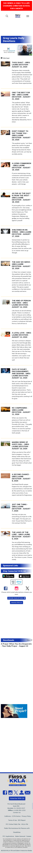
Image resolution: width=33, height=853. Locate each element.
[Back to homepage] (17, 16)
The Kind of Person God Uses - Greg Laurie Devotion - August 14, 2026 (21, 303)
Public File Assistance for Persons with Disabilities (17, 830)
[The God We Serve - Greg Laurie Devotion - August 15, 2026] (5, 263)
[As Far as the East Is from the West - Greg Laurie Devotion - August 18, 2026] (5, 195)
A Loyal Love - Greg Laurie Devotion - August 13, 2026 (21, 335)
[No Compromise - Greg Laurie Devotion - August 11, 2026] (5, 409)
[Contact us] (27, 793)
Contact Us (17, 812)
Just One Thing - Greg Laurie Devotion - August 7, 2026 (21, 507)
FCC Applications (8, 836)
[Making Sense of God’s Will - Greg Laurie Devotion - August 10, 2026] (5, 443)
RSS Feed (6, 58)
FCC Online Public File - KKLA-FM (17, 824)
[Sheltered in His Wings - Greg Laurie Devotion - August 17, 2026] (5, 231)
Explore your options (15, 598)
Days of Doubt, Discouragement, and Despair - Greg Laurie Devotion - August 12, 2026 (21, 373)
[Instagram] (16, 588)
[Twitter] (27, 588)
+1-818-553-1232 (19, 810)
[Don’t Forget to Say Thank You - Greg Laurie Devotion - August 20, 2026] (5, 132)
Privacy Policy (26, 816)
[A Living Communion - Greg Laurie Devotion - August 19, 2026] (5, 164)
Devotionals (8, 640)
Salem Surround (20, 836)
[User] (21, 793)
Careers (28, 836)
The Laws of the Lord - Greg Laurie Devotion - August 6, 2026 (21, 535)
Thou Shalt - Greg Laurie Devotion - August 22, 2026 (21, 64)
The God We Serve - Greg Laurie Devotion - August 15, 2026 (21, 265)
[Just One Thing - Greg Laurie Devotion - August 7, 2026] (5, 506)
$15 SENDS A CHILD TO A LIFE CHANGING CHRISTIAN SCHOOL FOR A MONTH (16, 6)
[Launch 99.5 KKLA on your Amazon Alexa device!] (16, 582)
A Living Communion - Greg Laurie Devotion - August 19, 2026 (21, 166)
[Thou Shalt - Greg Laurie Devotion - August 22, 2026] (5, 64)
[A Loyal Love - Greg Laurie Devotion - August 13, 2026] (5, 334)
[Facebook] (5, 588)
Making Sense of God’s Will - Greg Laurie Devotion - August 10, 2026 (20, 445)
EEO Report (22, 820)
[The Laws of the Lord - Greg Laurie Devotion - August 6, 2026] (5, 533)
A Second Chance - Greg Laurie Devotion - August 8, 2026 (21, 477)
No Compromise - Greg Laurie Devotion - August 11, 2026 (21, 411)
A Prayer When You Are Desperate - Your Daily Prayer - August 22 (16, 645)
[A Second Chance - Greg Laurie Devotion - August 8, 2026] (5, 476)
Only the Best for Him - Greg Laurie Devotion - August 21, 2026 (21, 95)
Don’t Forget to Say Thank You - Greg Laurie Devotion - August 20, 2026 (21, 135)
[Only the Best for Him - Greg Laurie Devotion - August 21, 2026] (5, 94)
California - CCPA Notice (12, 816)
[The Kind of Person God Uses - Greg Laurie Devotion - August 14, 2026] (5, 302)
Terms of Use (12, 820)
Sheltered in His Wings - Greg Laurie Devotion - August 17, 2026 (21, 233)
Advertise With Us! (16, 602)
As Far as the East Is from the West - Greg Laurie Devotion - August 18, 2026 (21, 197)
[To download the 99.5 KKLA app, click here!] (8, 576)
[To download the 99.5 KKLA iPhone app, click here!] (25, 576)
